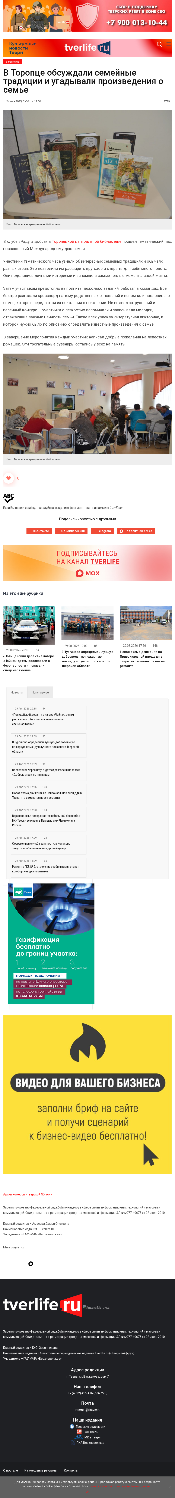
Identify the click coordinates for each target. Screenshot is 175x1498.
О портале (10, 1470)
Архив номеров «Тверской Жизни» (27, 1194)
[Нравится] (8, 478)
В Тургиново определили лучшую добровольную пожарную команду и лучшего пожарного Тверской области (45, 746)
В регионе (12, 61)
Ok (87, 1491)
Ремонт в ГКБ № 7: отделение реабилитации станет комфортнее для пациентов (45, 869)
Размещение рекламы (41, 1470)
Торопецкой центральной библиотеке (86, 241)
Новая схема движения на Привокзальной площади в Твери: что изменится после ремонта (47, 795)
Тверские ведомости (90, 1426)
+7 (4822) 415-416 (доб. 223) (87, 1393)
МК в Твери (93, 1437)
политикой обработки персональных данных (121, 1486)
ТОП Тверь (90, 1432)
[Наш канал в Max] (30, 1264)
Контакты (71, 1470)
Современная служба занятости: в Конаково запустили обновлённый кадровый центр (41, 846)
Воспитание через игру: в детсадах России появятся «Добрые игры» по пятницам (46, 772)
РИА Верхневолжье (90, 1442)
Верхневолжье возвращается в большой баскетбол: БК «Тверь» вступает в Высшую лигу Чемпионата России (46, 820)
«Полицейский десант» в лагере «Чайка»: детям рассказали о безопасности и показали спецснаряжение (43, 719)
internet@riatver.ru (87, 1410)
